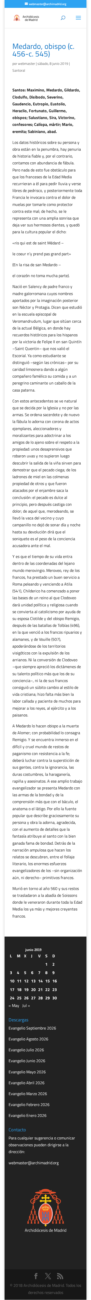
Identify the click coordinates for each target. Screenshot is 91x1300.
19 (26, 989)
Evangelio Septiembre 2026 (32, 1028)
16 (54, 981)
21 (40, 989)
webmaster (26, 63)
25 (19, 998)
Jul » (26, 1005)
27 (33, 998)
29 (47, 998)
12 (26, 981)
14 (40, 981)
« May (14, 1005)
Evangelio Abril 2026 (26, 1083)
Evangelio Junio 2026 (27, 1061)
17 (12, 989)
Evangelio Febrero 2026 (29, 1104)
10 (12, 981)
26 (26, 998)
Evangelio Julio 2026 (26, 1050)
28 (40, 998)
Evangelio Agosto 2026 (28, 1039)
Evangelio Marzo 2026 (28, 1094)
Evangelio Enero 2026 (28, 1115)
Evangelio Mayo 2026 (27, 1072)
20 (33, 989)
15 (47, 981)
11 (19, 981)
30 (54, 998)
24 (12, 998)
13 (33, 981)
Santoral (18, 70)
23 (54, 989)
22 (47, 989)
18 (19, 989)
